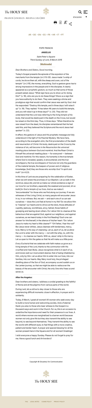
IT (58, 34)
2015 (43, 18)
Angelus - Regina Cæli (27, 18)
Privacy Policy (59, 401)
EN (39, 34)
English (78, 18)
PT (62, 34)
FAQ (26, 401)
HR (53, 34)
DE (34, 34)
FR (49, 34)
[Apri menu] (85, 12)
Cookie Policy (47, 401)
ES (44, 34)
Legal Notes (34, 401)
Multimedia (46, 64)
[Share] (78, 24)
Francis (9, 18)
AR (30, 34)
